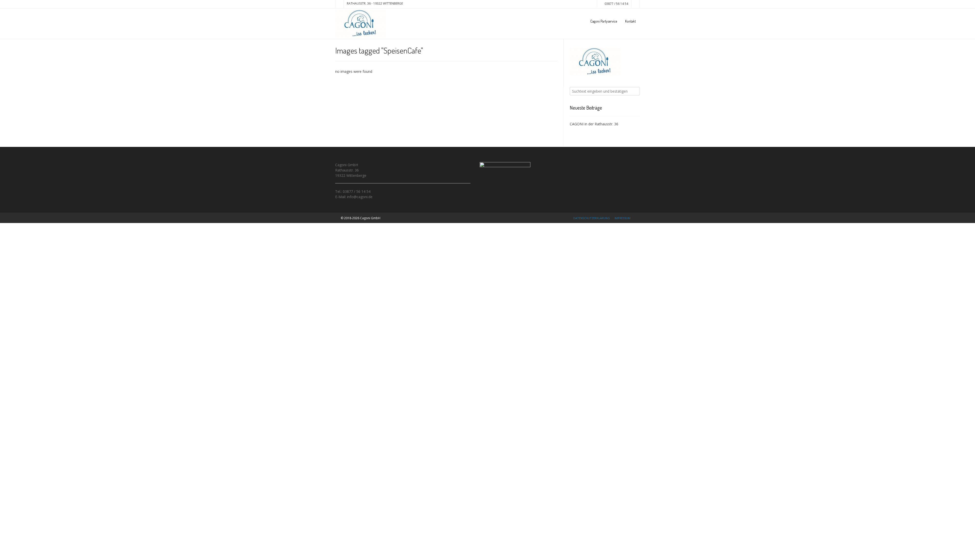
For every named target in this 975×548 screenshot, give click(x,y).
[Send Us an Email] (339, 4)
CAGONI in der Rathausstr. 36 (594, 124)
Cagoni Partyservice (603, 21)
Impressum (622, 218)
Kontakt (630, 21)
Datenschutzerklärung (591, 218)
